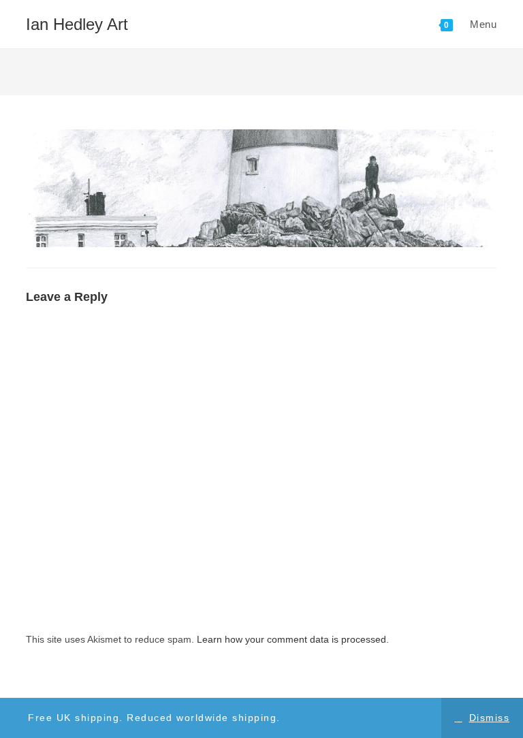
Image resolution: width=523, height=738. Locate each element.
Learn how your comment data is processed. (293, 639)
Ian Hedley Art (77, 24)
